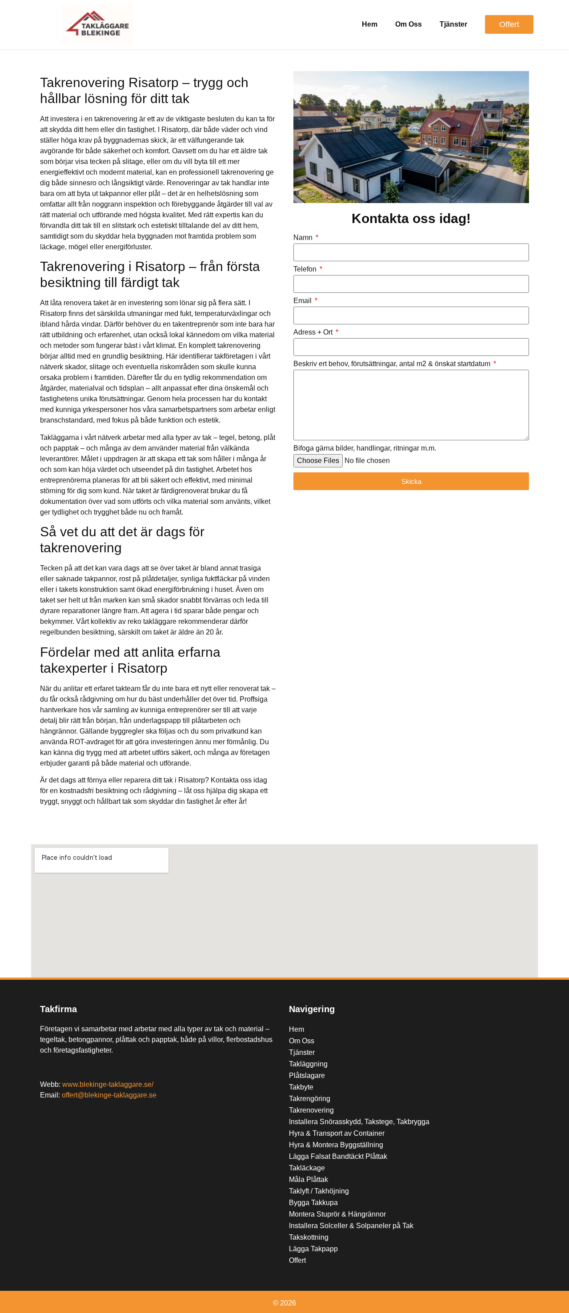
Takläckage (307, 1168)
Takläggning (308, 1064)
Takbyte (301, 1087)
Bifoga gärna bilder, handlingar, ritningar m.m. (364, 448)
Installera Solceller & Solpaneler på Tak (351, 1225)
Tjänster (453, 24)
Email (303, 300)
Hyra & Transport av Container (337, 1133)
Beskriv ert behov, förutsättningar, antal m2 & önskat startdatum (392, 363)
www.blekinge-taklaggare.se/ (107, 1084)
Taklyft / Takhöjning (319, 1191)
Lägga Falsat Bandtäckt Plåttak (338, 1156)
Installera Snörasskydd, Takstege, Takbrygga (359, 1121)
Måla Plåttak (308, 1179)
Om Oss (408, 24)
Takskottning (309, 1237)
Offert (297, 1260)
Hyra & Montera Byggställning (336, 1145)
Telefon (305, 269)
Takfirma (58, 1009)
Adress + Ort (313, 332)
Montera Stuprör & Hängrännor (337, 1214)
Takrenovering (311, 1110)
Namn (303, 237)
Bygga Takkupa (313, 1202)
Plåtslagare (307, 1075)
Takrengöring (309, 1098)
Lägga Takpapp (313, 1249)
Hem (369, 24)
